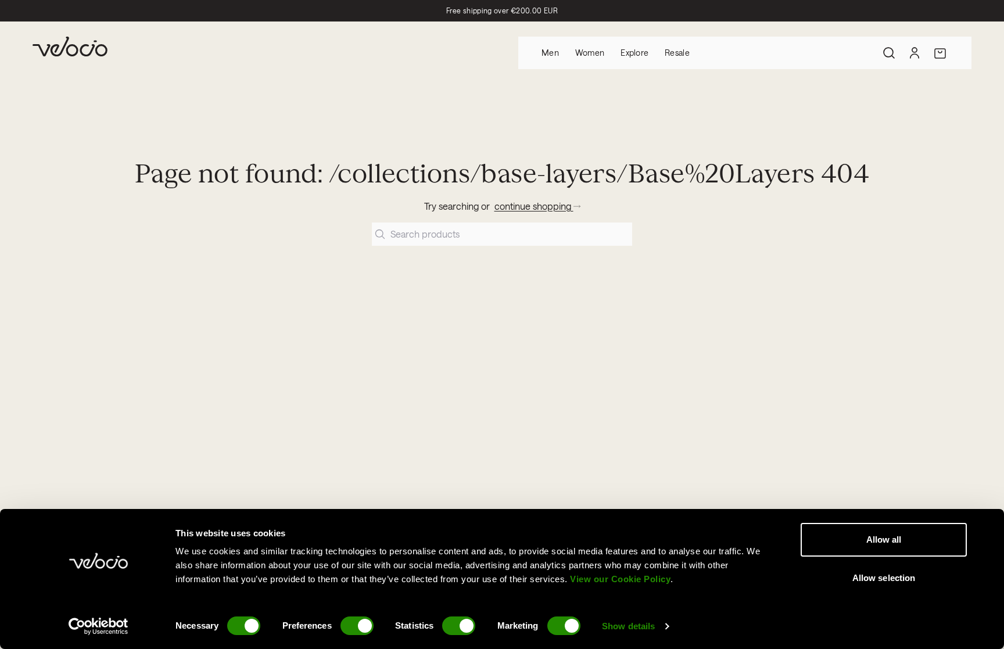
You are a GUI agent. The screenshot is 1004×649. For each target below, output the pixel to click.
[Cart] (940, 53)
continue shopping (533, 205)
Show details (628, 626)
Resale (677, 53)
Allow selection (884, 578)
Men (550, 53)
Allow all (884, 539)
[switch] (357, 625)
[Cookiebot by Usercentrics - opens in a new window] (98, 626)
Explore (634, 53)
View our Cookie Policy (620, 579)
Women (589, 53)
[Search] (889, 53)
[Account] (914, 53)
